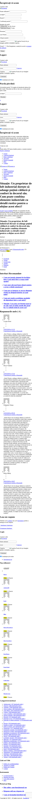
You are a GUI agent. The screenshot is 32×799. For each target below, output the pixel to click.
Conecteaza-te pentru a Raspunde (13, 331)
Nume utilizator (4, 11)
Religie (12, 744)
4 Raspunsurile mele (18, 249)
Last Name (3, 34)
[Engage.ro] (7, 166)
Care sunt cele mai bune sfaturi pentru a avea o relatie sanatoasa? (17, 286)
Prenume (2, 31)
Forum (5, 153)
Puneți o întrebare (5, 150)
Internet (12, 734)
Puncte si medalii (8, 160)
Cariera (12, 712)
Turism (12, 757)
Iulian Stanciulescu (8, 640)
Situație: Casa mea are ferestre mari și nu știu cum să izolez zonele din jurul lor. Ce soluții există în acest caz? (17, 305)
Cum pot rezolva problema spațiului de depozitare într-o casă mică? (17, 299)
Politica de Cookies (9, 767)
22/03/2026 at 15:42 (9, 373)
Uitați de (19, 68)
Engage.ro (26, 798)
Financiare (13, 728)
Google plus (7, 262)
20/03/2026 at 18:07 (9, 481)
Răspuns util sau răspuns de (14, 791)
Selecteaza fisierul (5, 28)
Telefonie (13, 754)
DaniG (5, 601)
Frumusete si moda (15, 730)
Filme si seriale (14, 726)
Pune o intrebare (8, 157)
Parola (2, 18)
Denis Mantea (6, 654)
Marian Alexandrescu (8, 627)
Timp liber (13, 755)
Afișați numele (4, 38)
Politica (12, 742)
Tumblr (6, 263)
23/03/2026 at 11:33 (9, 329)
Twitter (6, 260)
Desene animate (15, 715)
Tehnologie (13, 752)
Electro (12, 723)
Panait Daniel (6, 667)
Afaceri (13, 706)
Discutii (12, 717)
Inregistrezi (21, 520)
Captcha (2, 41)
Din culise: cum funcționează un (15, 787)
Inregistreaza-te (8, 559)
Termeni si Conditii (9, 765)
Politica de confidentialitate (11, 764)
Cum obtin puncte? (9, 779)
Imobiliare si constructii (17, 733)
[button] (3, 8)
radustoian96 (6, 587)
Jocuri (12, 736)
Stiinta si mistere (15, 750)
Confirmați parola (5, 21)
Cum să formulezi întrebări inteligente (17, 795)
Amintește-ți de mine (8, 80)
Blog (5, 161)
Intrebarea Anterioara (6, 525)
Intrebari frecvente (9, 777)
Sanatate (12, 746)
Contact (6, 163)
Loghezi (9, 520)
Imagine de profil (5, 24)
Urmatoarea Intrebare (6, 528)
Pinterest (6, 265)
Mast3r (5, 574)
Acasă (1, 210)
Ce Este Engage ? (9, 775)
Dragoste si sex (14, 718)
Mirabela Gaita (7, 693)
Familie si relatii (15, 725)
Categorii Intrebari (9, 155)
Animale (13, 707)
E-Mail (2, 14)
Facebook (6, 258)
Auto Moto (14, 710)
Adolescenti (13, 704)
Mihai (5, 614)
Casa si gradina (8, 210)
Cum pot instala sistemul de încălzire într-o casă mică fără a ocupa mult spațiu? (17, 279)
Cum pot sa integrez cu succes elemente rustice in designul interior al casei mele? (18, 292)
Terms (2, 46)
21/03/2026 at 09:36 (9, 413)
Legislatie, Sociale (15, 738)
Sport (12, 749)
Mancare (13, 739)
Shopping (13, 747)
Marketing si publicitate (17, 741)
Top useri (6, 158)
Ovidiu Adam (6, 680)
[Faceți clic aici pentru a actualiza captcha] (18, 41)
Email (5, 266)
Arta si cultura (14, 709)
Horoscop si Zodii (15, 731)
